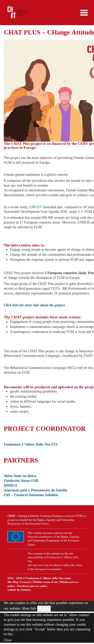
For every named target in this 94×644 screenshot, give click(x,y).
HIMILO (10, 485)
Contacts (25, 581)
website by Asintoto (19, 589)
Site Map (13, 581)
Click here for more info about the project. (35, 305)
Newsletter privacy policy (32, 585)
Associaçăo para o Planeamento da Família (35, 490)
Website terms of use (45, 581)
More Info (29, 608)
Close (8, 640)
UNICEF (35, 207)
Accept (44, 608)
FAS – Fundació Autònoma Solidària (31, 495)
